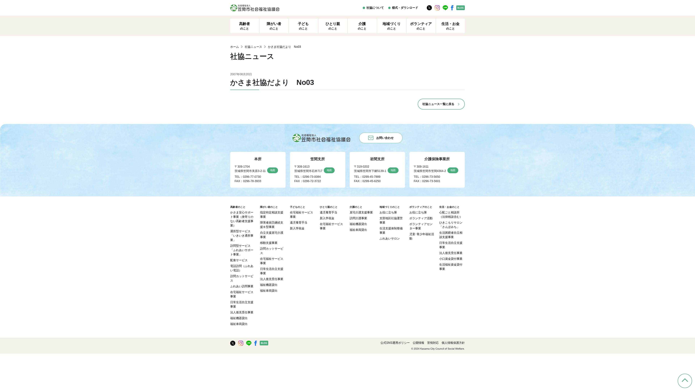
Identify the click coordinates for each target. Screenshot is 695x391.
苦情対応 (433, 342)
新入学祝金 (297, 228)
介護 (362, 26)
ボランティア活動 (421, 218)
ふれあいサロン (390, 238)
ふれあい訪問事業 (241, 286)
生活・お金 (450, 26)
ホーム (234, 46)
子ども (303, 26)
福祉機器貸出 (239, 318)
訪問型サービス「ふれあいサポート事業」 (241, 250)
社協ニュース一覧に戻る (438, 104)
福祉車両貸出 (239, 323)
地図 (272, 170)
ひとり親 (333, 26)
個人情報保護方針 (453, 342)
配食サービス (239, 260)
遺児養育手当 (298, 222)
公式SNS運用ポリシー (395, 342)
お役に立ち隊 (388, 212)
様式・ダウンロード (405, 7)
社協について (375, 7)
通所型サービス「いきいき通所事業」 (241, 235)
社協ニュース (253, 46)
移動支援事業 (268, 242)
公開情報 (418, 342)
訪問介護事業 (358, 218)
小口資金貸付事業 (450, 258)
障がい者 (274, 26)
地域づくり (392, 26)
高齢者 (244, 26)
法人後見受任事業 (241, 312)
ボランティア (421, 26)
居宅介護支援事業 (361, 212)
